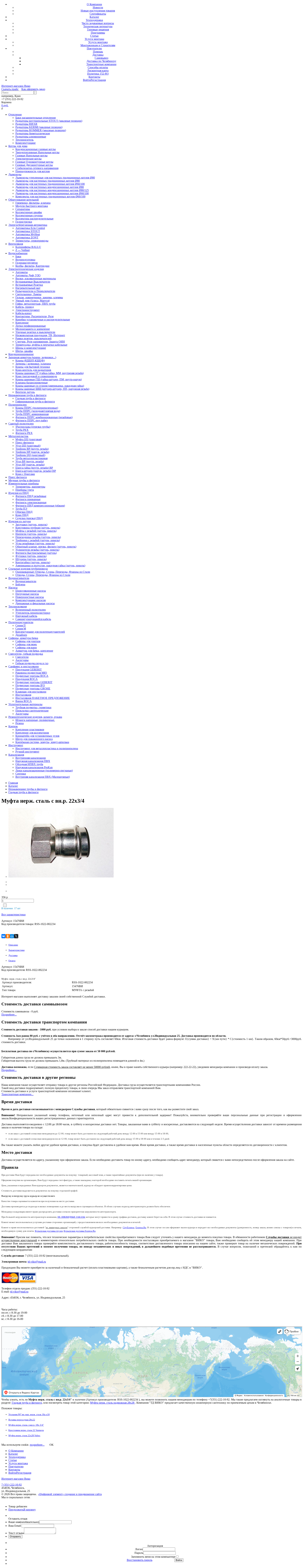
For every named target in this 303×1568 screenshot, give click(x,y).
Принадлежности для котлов (32, 171)
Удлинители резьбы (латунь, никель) (37, 549)
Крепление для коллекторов (32, 732)
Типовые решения (98, 29)
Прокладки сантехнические (32, 710)
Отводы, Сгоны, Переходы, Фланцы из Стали (42, 574)
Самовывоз (101, 57)
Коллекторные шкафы (28, 212)
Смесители (22, 656)
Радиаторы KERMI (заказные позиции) (38, 127)
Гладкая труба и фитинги (30, 398)
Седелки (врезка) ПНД (29, 518)
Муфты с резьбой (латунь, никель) (35, 530)
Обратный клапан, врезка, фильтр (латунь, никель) (45, 546)
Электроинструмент (27, 310)
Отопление (15, 114)
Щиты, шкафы (24, 351)
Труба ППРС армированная (32, 414)
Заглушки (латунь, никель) (31, 524)
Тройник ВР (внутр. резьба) (32, 448)
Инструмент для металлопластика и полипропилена (46, 748)
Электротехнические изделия (26, 269)
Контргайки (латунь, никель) (32, 562)
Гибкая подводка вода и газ (31, 663)
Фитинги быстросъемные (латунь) (36, 552)
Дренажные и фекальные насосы (35, 603)
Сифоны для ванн (26, 647)
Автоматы (21, 272)
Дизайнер (21, 634)
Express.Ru (141, 1227)
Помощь (98, 51)
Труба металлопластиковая (31, 458)
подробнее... (37, 1444)
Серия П (20, 625)
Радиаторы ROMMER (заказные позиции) (40, 130)
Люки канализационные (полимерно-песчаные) (44, 770)
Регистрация (98, 79)
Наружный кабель (26, 615)
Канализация (16, 754)
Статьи (94, 35)
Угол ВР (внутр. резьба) (29, 461)
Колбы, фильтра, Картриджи (32, 265)
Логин (139, 1549)
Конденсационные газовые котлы (35, 149)
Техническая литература (97, 26)
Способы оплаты (98, 67)
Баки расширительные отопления (35, 117)
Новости (98, 7)
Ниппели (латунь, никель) (31, 533)
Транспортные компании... (17, 1094)
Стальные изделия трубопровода (28, 568)
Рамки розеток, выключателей (33, 338)
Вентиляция (15, 243)
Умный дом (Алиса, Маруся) (32, 300)
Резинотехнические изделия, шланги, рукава (35, 716)
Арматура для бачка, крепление (34, 650)
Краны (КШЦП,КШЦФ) (30, 360)
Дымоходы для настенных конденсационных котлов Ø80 (49, 187)
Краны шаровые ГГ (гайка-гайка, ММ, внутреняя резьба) (49, 373)
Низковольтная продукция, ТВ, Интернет (40, 335)
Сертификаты (98, 13)
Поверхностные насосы (29, 597)
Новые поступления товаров (98, 10)
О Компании (94, 4)
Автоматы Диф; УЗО (28, 275)
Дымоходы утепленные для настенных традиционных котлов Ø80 (55, 177)
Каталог (94, 16)
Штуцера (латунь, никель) (31, 559)
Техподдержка (94, 20)
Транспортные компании (101, 64)
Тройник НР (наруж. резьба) (32, 451)
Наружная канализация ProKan (34, 767)
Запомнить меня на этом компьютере (153, 1556)
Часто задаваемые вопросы (98, 23)
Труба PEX (22, 429)
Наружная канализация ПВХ (32, 761)
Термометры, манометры (30, 486)
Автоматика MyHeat (27, 234)
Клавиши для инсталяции (30, 691)
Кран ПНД (21, 515)
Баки (18, 256)
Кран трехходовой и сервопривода (36, 376)
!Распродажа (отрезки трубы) (32, 426)
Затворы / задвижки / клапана (33, 363)
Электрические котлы (28, 158)
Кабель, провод (24, 306)
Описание (13, 945)
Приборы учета (24, 489)
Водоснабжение (18, 253)
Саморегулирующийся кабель (33, 619)
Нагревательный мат (27, 287)
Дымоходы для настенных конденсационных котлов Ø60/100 (52, 193)
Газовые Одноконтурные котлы (34, 161)
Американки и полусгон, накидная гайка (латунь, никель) (50, 565)
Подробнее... (9, 1014)
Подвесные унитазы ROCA (31, 675)
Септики (20, 773)
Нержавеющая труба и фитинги (27, 395)
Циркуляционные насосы (30, 590)
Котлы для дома (17, 146)
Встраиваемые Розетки (29, 284)
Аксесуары (22, 660)
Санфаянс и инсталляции (23, 666)
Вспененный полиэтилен (30, 609)
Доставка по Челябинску (101, 61)
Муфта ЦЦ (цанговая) (28, 439)
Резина (19, 723)
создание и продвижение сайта (83, 1494)
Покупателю (94, 48)
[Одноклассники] (8, 936)
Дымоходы (14, 174)
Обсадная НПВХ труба (29, 764)
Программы (98, 32)
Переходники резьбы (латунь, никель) (38, 537)
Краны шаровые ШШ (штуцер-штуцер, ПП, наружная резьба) (52, 388)
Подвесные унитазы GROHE (32, 688)
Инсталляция (23, 694)
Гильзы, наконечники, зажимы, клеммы (39, 297)
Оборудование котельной (23, 199)
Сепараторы (22, 209)
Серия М (20, 628)
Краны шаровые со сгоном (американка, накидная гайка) (49, 385)
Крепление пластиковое (29, 729)
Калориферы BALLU (28, 246)
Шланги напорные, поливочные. (35, 720)
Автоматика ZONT (26, 237)
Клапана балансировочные (31, 382)
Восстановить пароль (139, 1560)
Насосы (13, 587)
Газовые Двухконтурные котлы (34, 164)
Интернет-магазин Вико (15, 85)
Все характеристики (13, 914)
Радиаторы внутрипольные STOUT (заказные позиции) (48, 120)
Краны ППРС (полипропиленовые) (36, 407)
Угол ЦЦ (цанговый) (28, 445)
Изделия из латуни (19, 521)
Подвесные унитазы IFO (30, 685)
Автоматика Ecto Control (30, 228)
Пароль (138, 1552)
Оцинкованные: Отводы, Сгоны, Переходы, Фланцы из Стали (52, 571)
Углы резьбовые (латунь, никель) (35, 543)
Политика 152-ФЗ (98, 73)
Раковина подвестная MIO (31, 672)
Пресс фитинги (24, 442)
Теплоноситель (24, 139)
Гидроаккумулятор (26, 262)
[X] (16, 936)
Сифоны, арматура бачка (23, 638)
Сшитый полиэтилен (21, 423)
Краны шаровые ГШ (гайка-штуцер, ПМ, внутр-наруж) (48, 379)
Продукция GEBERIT (28, 669)
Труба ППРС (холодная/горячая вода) (37, 410)
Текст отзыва (16, 1533)
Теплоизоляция (17, 606)
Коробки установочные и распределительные (42, 319)
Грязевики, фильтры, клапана (32, 202)
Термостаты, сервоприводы (31, 240)
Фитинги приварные (28, 499)
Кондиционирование (21, 354)
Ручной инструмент (27, 751)
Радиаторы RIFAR (26, 123)
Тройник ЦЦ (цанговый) (30, 455)
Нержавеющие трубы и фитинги (28, 789)
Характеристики (16, 950)
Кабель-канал (23, 313)
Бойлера (20, 584)
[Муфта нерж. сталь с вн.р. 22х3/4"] (30, 843)
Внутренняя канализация (30, 757)
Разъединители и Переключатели (35, 291)
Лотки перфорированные (30, 325)
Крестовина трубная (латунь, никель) (37, 527)
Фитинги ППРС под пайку (31, 420)
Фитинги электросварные (30, 502)
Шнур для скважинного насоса (34, 738)
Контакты (94, 76)
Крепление (22, 322)
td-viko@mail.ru (37, 1261)
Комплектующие (25, 142)
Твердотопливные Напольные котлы (37, 152)
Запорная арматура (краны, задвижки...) (32, 357)
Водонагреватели (18, 578)
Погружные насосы (27, 593)
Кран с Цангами (25, 474)
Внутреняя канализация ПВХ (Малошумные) (42, 776)
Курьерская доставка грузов (49, 1231)
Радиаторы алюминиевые (30, 136)
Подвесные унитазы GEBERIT (33, 682)
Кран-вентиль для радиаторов (33, 369)
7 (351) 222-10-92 (11, 1484)
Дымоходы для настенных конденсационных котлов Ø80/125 (52, 190)
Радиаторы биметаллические (32, 133)
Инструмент (15, 745)
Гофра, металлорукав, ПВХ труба (35, 303)
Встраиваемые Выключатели (32, 281)
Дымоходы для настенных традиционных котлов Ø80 (47, 180)
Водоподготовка (25, 259)
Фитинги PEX (24, 433)
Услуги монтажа (94, 38)
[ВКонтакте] (3, 936)
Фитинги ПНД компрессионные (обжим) (40, 505)
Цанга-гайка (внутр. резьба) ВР (34, 467)
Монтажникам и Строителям (97, 45)
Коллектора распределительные (34, 218)
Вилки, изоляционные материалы (35, 278)
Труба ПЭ (21, 508)
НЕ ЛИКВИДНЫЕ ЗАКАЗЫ (71, 1217)
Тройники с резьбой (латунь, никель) (37, 540)
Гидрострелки (23, 221)
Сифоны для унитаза (27, 641)
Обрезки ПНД (23, 511)
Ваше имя (23, 1522)
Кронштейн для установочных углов (37, 735)
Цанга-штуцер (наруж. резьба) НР (35, 470)
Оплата (11, 960)
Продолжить (15, 1509)
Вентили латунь (25, 392)
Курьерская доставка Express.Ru (80, 1231)
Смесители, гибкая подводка (25, 653)
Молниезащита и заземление (32, 328)
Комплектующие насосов (30, 600)
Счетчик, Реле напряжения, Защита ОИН (40, 341)
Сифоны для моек (26, 644)
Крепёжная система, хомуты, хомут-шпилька (42, 742)
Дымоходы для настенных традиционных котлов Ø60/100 (50, 183)
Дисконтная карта (98, 70)
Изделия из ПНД (18, 492)
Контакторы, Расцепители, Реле (34, 316)
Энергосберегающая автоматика (27, 224)
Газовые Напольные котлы (31, 155)
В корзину (29, 1509)
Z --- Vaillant (22, 250)
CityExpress (128, 1227)
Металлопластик (18, 436)
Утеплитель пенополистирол (32, 612)
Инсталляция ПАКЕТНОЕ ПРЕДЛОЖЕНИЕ (42, 697)
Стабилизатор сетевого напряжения (36, 168)
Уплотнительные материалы (25, 704)
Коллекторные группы (29, 215)
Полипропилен (17, 404)
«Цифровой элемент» (51, 1494)
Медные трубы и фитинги (24, 480)
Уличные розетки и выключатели (35, 332)
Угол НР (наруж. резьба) (30, 464)
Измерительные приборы (23, 483)
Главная (13, 782)
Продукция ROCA (26, 679)
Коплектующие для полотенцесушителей (40, 631)
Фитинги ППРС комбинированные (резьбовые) (44, 417)
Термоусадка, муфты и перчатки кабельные (41, 344)
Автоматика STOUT (27, 231)
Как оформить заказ (33, 89)
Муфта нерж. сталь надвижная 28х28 (112, 1402)
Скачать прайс (10, 89)
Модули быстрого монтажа (31, 205)
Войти (87, 79)
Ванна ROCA (23, 701)
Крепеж (13, 726)
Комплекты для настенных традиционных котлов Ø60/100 (50, 196)
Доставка (97, 54)
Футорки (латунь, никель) (30, 556)
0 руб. (4, 105)
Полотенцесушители (20, 622)
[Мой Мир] (12, 936)
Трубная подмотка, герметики (33, 707)
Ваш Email (15, 1525)
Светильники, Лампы (28, 294)
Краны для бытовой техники (32, 366)
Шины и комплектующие (30, 347)
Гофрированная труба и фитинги (35, 401)
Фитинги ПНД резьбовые (30, 496)
